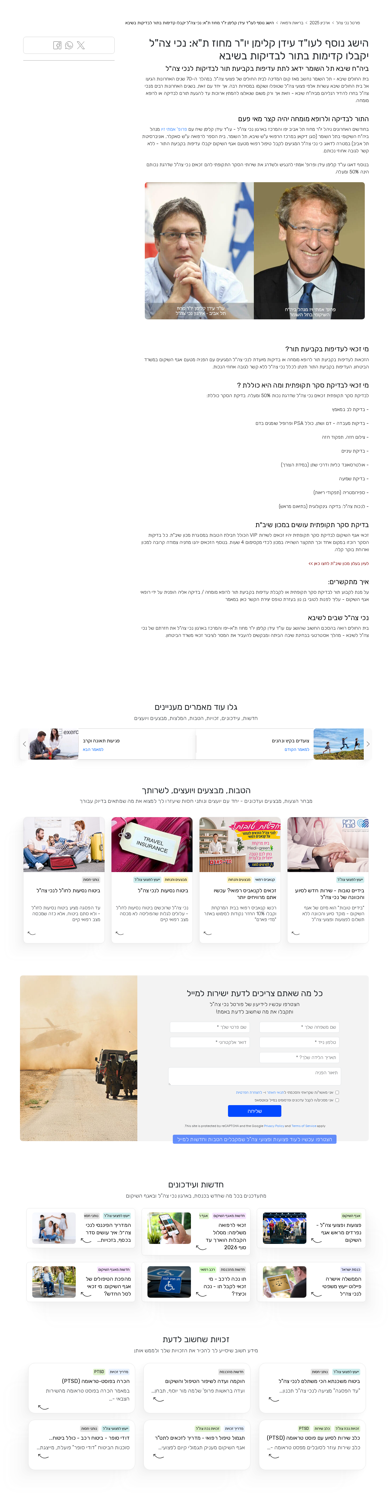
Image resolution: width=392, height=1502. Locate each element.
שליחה (254, 1111)
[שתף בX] (80, 44)
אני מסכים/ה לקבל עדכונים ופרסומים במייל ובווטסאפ (294, 1100)
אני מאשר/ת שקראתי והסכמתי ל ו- (284, 1092)
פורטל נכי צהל (348, 22)
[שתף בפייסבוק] (57, 44)
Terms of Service (303, 1126)
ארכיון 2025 (320, 22)
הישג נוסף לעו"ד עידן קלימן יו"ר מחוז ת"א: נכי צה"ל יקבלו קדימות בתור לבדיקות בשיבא (199, 22)
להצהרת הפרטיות (249, 1092)
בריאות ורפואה (291, 22)
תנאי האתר (275, 1092)
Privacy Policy (274, 1126)
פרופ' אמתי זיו (174, 129)
